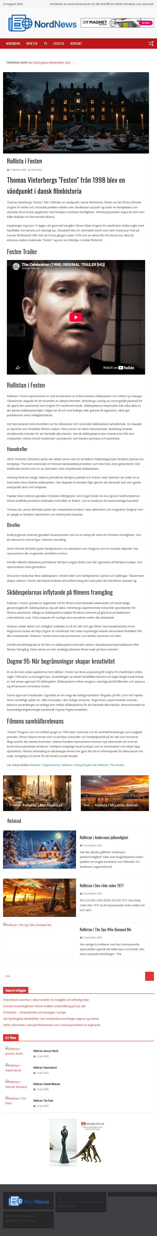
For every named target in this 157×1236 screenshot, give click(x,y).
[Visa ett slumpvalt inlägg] (151, 43)
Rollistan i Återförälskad (34, 805)
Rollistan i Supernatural (45, 1067)
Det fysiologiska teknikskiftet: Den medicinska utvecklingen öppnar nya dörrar (51, 1018)
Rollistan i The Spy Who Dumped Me (105, 929)
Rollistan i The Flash (43, 1100)
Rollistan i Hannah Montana (46, 1084)
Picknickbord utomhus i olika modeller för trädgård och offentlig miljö (46, 1000)
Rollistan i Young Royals (76, 765)
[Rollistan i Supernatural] (17, 1070)
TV (45, 43)
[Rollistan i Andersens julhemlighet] (39, 833)
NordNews (13, 43)
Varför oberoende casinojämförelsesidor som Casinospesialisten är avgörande (52, 1025)
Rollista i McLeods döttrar (111, 805)
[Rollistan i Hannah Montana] (17, 1086)
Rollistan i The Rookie (110, 765)
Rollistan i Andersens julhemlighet (104, 837)
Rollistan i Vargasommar (45, 765)
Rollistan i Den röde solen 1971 (101, 885)
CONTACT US (66, 1206)
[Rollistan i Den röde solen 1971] (39, 881)
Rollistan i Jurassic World (45, 1051)
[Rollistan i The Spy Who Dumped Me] (27, 925)
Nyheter (32, 43)
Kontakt (76, 43)
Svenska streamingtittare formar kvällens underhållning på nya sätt (44, 1006)
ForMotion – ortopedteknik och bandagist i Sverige (47, 64)
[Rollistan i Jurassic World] (17, 1053)
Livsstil (58, 43)
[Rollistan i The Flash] (17, 1103)
